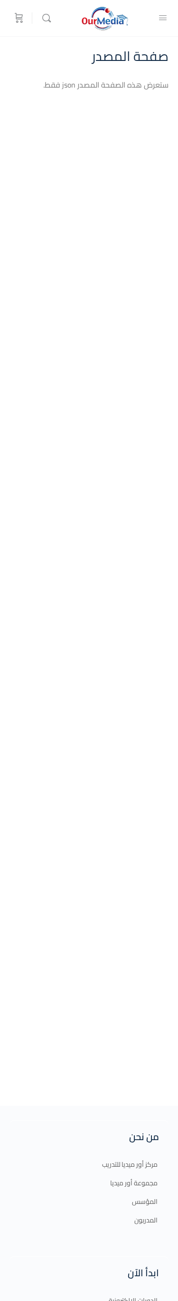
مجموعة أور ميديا (134, 1183)
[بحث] (44, 18)
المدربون (146, 1220)
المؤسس (145, 1201)
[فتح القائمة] (163, 17)
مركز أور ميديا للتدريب (130, 1164)
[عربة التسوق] (18, 18)
